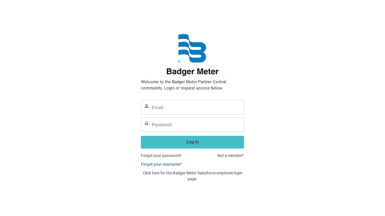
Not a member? (230, 155)
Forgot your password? (161, 155)
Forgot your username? (161, 164)
